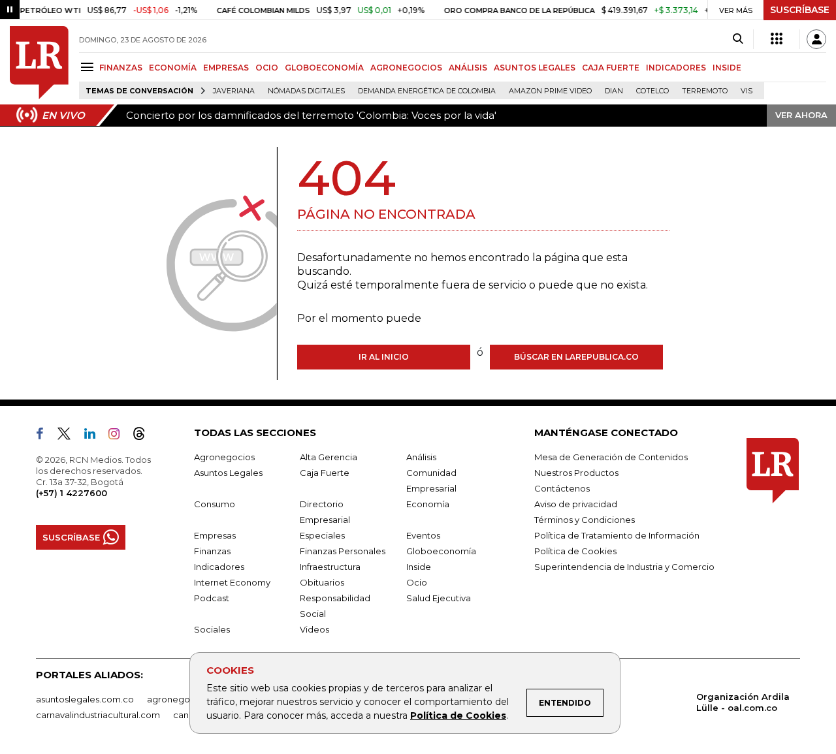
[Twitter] (69, 436)
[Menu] (89, 67)
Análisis (421, 457)
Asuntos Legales (228, 472)
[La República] (39, 62)
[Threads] (144, 436)
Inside (418, 566)
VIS (746, 91)
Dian (614, 91)
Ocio (416, 582)
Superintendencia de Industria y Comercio (624, 566)
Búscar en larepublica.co (576, 357)
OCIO (266, 67)
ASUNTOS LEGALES (534, 67)
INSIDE (727, 67)
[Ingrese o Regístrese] (816, 39)
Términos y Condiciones (584, 519)
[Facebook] (45, 436)
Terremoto (705, 91)
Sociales (212, 629)
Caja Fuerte (324, 472)
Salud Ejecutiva (438, 598)
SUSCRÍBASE (799, 10)
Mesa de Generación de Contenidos (611, 457)
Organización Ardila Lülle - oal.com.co (743, 702)
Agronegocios (224, 457)
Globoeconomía (441, 551)
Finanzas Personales (342, 551)
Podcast (211, 598)
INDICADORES (676, 67)
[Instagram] (119, 436)
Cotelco (652, 91)
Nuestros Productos (576, 472)
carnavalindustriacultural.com (98, 715)
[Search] (738, 39)
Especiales (322, 535)
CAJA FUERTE (610, 67)
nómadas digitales (306, 91)
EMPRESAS (226, 67)
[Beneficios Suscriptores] (776, 39)
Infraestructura (330, 566)
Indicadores (219, 566)
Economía (427, 504)
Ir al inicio (384, 357)
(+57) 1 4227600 (71, 493)
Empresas (215, 535)
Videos (314, 629)
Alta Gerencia (328, 457)
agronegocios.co (183, 699)
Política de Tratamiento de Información (616, 535)
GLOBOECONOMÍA (324, 67)
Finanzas (212, 551)
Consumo (214, 504)
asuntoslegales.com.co (85, 699)
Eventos (423, 535)
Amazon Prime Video (550, 91)
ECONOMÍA (173, 67)
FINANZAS (120, 67)
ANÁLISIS (468, 67)
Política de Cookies (458, 715)
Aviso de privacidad (575, 504)
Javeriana (234, 91)
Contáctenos (562, 488)
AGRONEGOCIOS (406, 67)
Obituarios (322, 582)
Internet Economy (232, 582)
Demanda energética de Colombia (427, 91)
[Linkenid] (95, 436)
